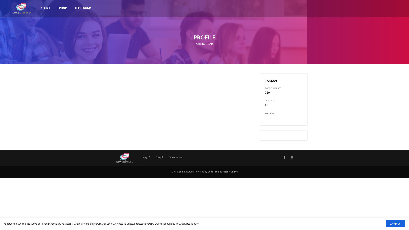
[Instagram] (292, 157)
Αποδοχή (395, 223)
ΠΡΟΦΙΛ (62, 8)
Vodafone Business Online (223, 171)
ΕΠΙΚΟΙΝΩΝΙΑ (83, 8)
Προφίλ (159, 157)
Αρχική (200, 44)
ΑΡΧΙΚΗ (45, 8)
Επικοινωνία (175, 157)
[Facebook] (284, 157)
